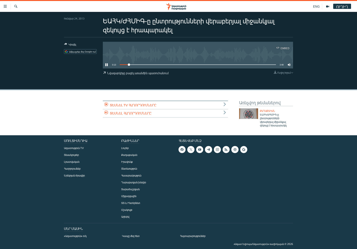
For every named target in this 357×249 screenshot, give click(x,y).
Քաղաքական (267, 110)
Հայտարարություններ (192, 235)
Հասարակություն (131, 175)
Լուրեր (125, 148)
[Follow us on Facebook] (182, 149)
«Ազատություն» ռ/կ (75, 235)
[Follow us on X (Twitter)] (190, 149)
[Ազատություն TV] (327, 6)
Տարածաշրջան (130, 189)
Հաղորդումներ (72, 168)
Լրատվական (71, 161)
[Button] (70, 45)
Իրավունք (127, 161)
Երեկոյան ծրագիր (74, 175)
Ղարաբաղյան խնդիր (133, 182)
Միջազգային (128, 196)
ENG (316, 6)
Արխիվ (125, 216)
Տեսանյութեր (71, 154)
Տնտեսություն (129, 168)
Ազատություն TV (74, 148)
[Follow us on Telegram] (208, 149)
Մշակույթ (126, 209)
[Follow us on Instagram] (217, 149)
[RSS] (226, 149)
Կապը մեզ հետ (131, 235)
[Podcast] (234, 149)
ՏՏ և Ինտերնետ (130, 202)
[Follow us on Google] (243, 149)
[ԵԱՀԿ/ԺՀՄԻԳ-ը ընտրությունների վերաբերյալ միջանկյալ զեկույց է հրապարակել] (248, 113)
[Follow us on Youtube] (199, 149)
